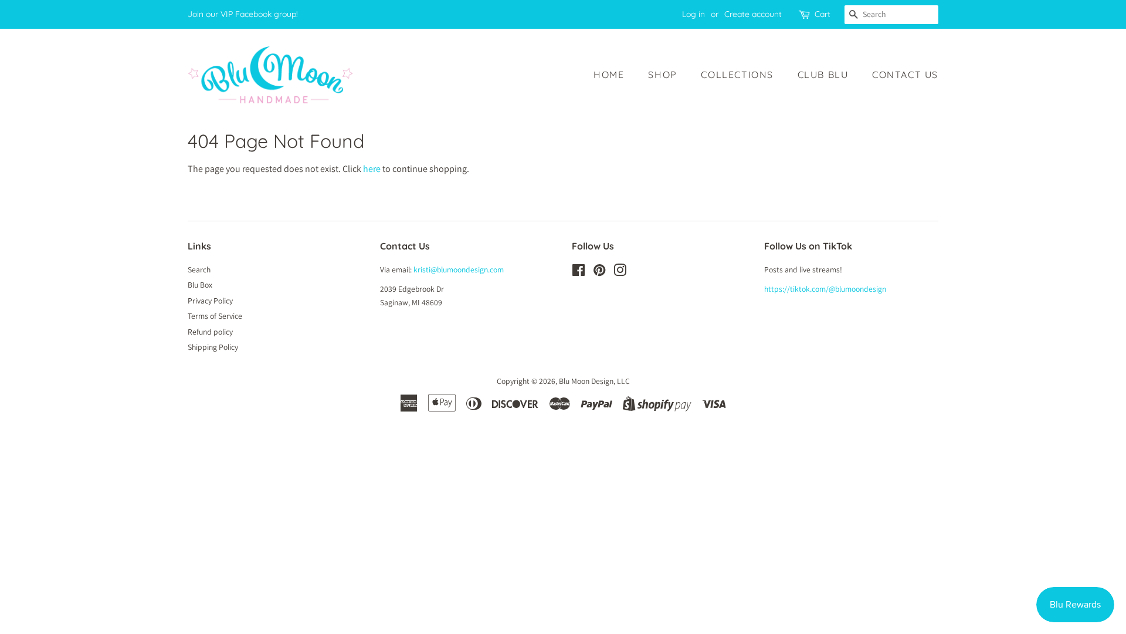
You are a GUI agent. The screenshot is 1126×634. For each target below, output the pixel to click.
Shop (662, 74)
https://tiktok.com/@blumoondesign (825, 289)
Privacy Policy (210, 300)
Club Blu (823, 74)
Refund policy (210, 331)
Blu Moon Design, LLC (594, 381)
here (372, 169)
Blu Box (200, 284)
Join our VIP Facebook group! (243, 14)
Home (608, 74)
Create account (753, 14)
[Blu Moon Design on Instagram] (619, 272)
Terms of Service (215, 316)
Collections (737, 74)
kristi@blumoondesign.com (458, 269)
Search (199, 269)
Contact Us (905, 74)
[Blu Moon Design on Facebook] (578, 272)
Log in (693, 14)
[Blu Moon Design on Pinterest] (599, 272)
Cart (822, 14)
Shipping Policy (213, 347)
